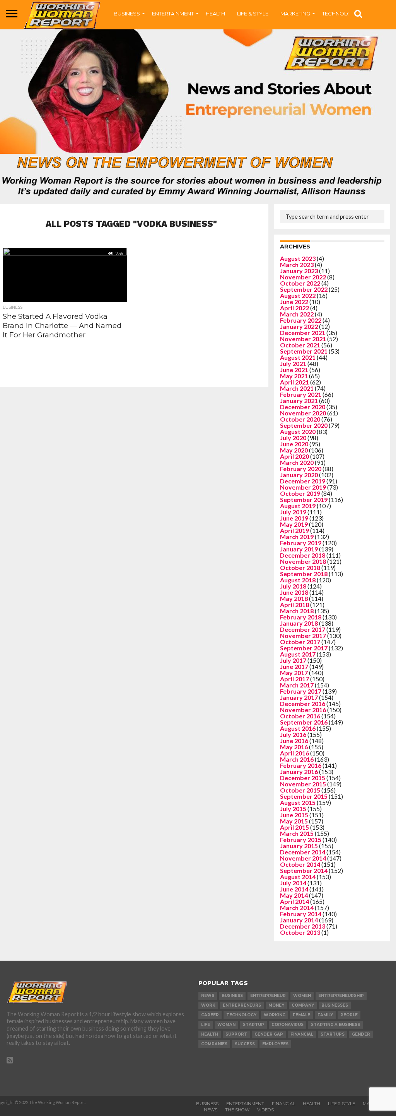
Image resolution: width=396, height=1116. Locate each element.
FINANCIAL (283, 1103)
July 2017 (293, 660)
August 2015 (298, 802)
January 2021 (299, 400)
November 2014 (303, 858)
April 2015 (294, 827)
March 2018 (297, 610)
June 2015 (294, 814)
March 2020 (297, 462)
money (276, 1005)
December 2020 (302, 406)
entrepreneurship (341, 995)
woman (226, 1024)
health (209, 1034)
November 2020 (303, 413)
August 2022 (298, 295)
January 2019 (299, 549)
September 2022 (304, 289)
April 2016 (294, 753)
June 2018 (294, 592)
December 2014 (302, 852)
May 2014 (294, 895)
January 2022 (299, 326)
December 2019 (302, 481)
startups (333, 1034)
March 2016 (297, 759)
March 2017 (297, 685)
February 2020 (300, 468)
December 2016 (302, 703)
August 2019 (298, 505)
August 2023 (298, 258)
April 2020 (294, 456)
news (207, 995)
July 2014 (293, 882)
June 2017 (294, 666)
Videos (265, 1110)
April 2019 (294, 530)
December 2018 (302, 555)
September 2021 (304, 351)
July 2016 (293, 734)
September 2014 (304, 870)
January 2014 (299, 920)
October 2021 (300, 345)
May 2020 (294, 450)
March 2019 (297, 536)
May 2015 (294, 821)
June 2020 (294, 443)
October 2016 (300, 716)
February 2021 (300, 394)
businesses (334, 1005)
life (205, 1024)
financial (301, 1034)
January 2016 (299, 771)
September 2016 (304, 722)
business (232, 995)
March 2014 (297, 907)
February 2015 (300, 839)
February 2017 (300, 691)
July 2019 (293, 511)
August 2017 (298, 654)
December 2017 (302, 629)
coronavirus (287, 1024)
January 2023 (299, 270)
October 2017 (300, 641)
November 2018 (303, 561)
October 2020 (300, 419)
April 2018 (294, 604)
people (349, 1014)
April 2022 (294, 307)
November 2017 (303, 635)
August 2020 (298, 431)
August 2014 (298, 876)
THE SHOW (237, 1110)
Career (210, 1014)
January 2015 (299, 845)
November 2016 (303, 709)
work (208, 1005)
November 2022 (303, 277)
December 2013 (302, 926)
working (274, 1014)
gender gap (268, 1034)
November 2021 (303, 338)
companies (214, 1043)
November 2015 (303, 784)
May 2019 (294, 524)
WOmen (302, 995)
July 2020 (293, 437)
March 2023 (297, 264)
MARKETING (295, 13)
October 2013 (300, 932)
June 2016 (294, 740)
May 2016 (294, 746)
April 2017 (294, 678)
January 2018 (299, 623)
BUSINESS (127, 13)
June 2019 (294, 518)
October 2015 (300, 790)
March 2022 (297, 314)
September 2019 (304, 499)
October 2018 (300, 567)
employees (275, 1043)
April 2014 (294, 901)
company (303, 1005)
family (325, 1014)
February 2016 (300, 765)
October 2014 (300, 864)
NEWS (210, 1110)
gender (361, 1034)
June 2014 (294, 889)
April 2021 (294, 382)
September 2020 (304, 425)
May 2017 (294, 672)
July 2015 (293, 808)
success (245, 1043)
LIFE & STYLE (252, 13)
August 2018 (298, 580)
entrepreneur (268, 995)
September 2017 (304, 648)
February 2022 (300, 320)
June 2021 (294, 369)
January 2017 (299, 697)
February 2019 (300, 542)
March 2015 (297, 833)
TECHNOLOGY (340, 13)
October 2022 (300, 283)
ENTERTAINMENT (173, 13)
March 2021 (297, 388)
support (236, 1034)
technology (241, 1014)
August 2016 (298, 728)
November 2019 (303, 487)
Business (207, 1103)
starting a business (335, 1024)
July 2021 (293, 363)
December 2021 (302, 332)
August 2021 (298, 357)
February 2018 (300, 617)
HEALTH (215, 13)
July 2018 (293, 586)
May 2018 (294, 598)
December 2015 (302, 777)
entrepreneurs (242, 1005)
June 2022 (294, 301)
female (301, 1014)
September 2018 (304, 573)
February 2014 (300, 913)
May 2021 (294, 375)
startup (253, 1024)
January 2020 (299, 474)
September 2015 (304, 796)
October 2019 (300, 493)
